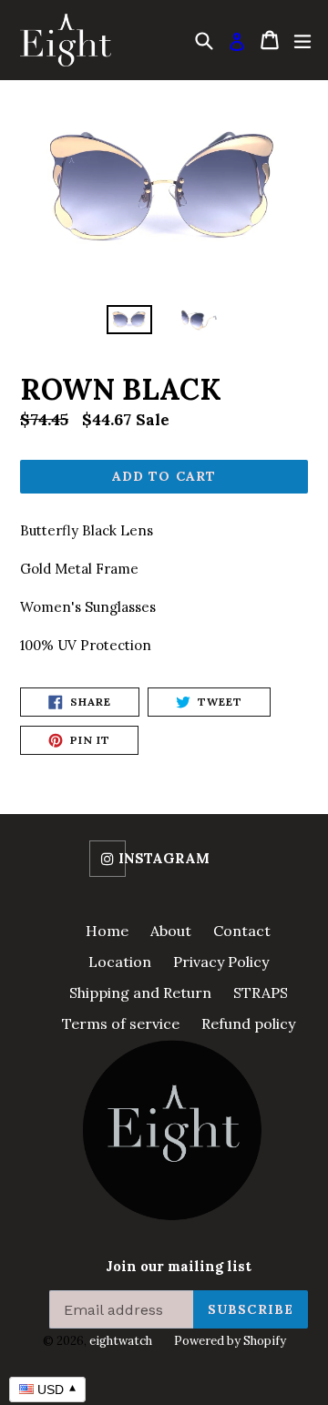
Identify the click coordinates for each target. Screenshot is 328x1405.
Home (107, 930)
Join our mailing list (178, 1266)
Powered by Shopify (230, 1341)
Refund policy (248, 1023)
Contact (242, 930)
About (170, 930)
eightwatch (120, 1341)
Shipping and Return (140, 992)
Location (119, 961)
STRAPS (260, 992)
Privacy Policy (221, 961)
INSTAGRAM (164, 858)
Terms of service (120, 1023)
